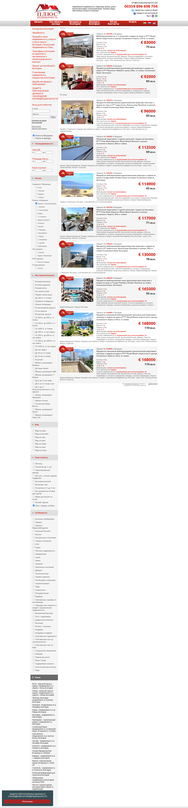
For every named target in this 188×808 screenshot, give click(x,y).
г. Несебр (41, 207)
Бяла (40, 188)
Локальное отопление (44, 567)
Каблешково (42, 246)
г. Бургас (41, 236)
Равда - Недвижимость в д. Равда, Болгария (44, 711)
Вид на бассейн (41, 434)
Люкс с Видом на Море (45, 506)
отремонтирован (42, 583)
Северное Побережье (41, 184)
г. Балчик (41, 191)
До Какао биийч (41, 368)
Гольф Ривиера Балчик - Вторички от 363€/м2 (42, 752)
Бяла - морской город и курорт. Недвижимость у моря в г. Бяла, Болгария (42, 686)
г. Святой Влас (43, 210)
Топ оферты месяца (56, 23)
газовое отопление (43, 541)
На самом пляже (42, 291)
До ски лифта (41, 350)
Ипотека (38, 464)
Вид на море (40, 431)
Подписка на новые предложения (39, 122)
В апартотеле (41, 288)
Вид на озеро (40, 444)
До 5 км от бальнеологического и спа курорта (43, 389)
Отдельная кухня (42, 657)
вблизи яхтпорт (41, 401)
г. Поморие (42, 230)
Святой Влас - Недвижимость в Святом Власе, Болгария (43, 736)
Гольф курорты (38, 265)
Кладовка (39, 630)
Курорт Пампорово (45, 256)
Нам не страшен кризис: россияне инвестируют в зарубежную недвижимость (42, 788)
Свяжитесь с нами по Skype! (146, 10)
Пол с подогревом (43, 617)
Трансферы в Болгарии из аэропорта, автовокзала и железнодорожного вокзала (43, 56)
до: (44, 152)
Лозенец (41, 223)
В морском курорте (43, 314)
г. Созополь (42, 217)
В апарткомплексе (43, 281)
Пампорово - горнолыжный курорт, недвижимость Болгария (43, 722)
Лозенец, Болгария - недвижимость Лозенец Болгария (42, 700)
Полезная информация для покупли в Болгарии (43, 774)
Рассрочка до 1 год (43, 467)
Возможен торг (41, 485)
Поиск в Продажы (44, 135)
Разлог (40, 268)
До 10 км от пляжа (43, 356)
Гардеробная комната (44, 664)
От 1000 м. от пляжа (43, 329)
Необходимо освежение (45, 580)
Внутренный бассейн (44, 613)
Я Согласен (27, 801)
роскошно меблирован (44, 519)
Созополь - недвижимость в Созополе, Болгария (43, 769)
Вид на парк (40, 447)
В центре (39, 360)
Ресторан (39, 623)
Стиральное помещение (45, 651)
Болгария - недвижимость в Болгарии (43, 716)
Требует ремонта (42, 577)
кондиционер (40, 554)
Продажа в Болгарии (75, 23)
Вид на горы (40, 437)
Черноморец (42, 233)
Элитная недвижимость (45, 551)
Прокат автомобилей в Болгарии (43, 67)
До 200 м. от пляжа (43, 298)
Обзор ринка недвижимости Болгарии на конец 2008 (43, 780)
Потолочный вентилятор (45, 667)
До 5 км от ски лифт (43, 380)
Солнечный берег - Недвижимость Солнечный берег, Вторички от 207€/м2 (44, 729)
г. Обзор (41, 197)
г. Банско (41, 252)
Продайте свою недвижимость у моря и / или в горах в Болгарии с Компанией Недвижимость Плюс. (44, 42)
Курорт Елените (44, 220)
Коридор (38, 654)
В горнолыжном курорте (45, 308)
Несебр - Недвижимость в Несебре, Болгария (43, 742)
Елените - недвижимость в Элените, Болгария (44, 747)
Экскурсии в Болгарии (43, 29)
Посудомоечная (42, 593)
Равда (40, 213)
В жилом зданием (42, 285)
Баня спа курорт (44, 262)
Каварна (41, 194)
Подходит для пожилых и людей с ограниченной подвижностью (44, 607)
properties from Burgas (131, 383)
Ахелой (40, 226)
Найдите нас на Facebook (147, 13)
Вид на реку (40, 441)
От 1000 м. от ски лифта (45, 346)
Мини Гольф (40, 660)
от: (33, 152)
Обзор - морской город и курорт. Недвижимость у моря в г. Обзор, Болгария (43, 693)
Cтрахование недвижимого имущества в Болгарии (43, 75)
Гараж (37, 547)
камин (37, 560)
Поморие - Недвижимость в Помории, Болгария (44, 706)
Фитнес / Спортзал (43, 626)
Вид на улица (41, 450)
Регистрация (36, 126)
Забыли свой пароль (39, 129)
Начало (38, 22)
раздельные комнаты (44, 620)
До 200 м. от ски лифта (45, 332)
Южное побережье (40, 200)
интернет (39, 564)
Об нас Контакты (113, 23)
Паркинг (38, 522)
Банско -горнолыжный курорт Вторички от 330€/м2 (43, 763)
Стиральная (40, 590)
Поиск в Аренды (43, 138)
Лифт (37, 587)
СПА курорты (37, 259)
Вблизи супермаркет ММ (45, 372)
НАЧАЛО (63, 28)
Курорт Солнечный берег (47, 204)
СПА (37, 544)
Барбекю (39, 596)
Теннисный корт (42, 574)
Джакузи (38, 570)
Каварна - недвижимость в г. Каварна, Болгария (43, 757)
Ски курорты (37, 249)
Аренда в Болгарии (94, 23)
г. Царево (41, 243)
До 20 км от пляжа (43, 353)
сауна (37, 557)
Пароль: (35, 114)
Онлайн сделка (41, 502)
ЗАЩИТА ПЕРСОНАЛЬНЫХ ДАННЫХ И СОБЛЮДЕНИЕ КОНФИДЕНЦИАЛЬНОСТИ (27, 795)
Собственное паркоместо (46, 636)
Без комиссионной (43, 481)
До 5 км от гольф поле (44, 384)
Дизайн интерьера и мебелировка (42, 82)
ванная (38, 534)
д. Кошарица (42, 240)
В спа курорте (41, 311)
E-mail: (35, 109)
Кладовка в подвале (43, 633)
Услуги (132, 22)
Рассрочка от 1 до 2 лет (45, 488)
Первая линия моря (43, 295)
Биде (37, 670)
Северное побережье (44, 301)
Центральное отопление (45, 538)
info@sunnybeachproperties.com (145, 3)
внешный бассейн (42, 531)
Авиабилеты (38, 33)
